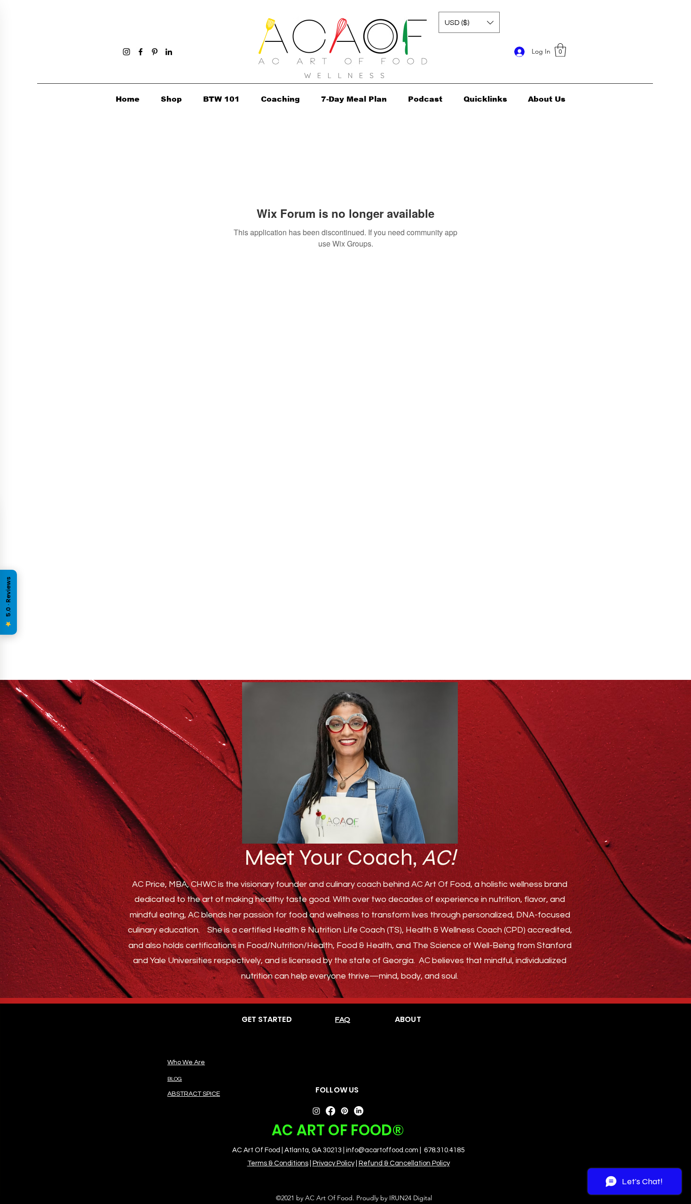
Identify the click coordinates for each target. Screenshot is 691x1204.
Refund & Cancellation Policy (404, 1163)
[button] (560, 50)
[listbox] (469, 22)
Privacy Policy (333, 1163)
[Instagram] (126, 51)
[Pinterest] (154, 51)
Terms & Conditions (277, 1163)
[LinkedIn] (168, 51)
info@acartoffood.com (382, 1150)
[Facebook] (140, 51)
